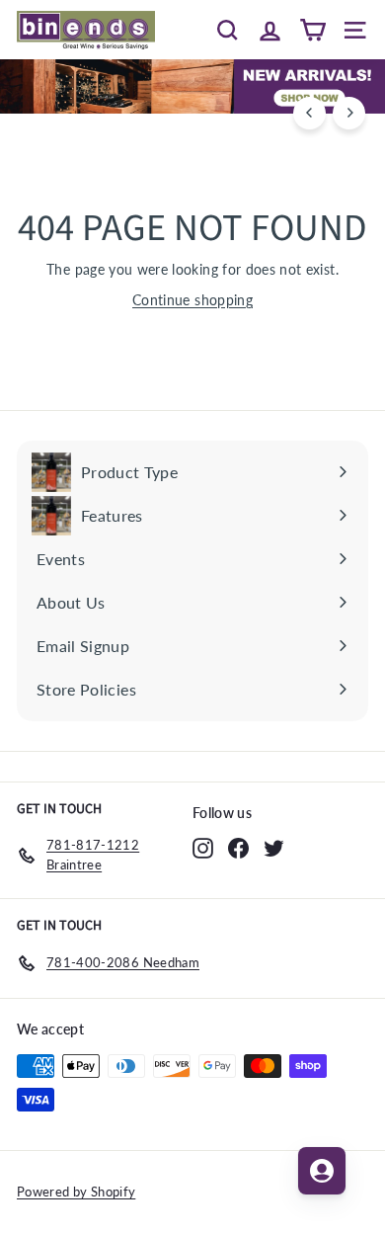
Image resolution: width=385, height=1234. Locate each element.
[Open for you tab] (322, 1170)
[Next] (349, 113)
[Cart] (312, 29)
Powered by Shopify (76, 1191)
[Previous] (309, 113)
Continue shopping (192, 299)
